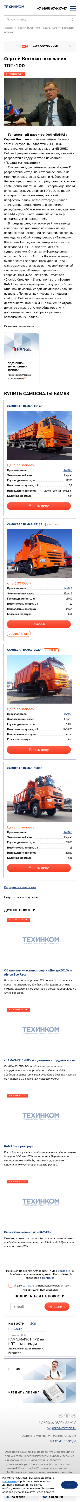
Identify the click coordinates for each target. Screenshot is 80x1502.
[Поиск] (71, 19)
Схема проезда (64, 1441)
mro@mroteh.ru (64, 1428)
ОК (69, 1485)
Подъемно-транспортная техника (17, 366)
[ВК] (60, 1415)
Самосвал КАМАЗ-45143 (24, 406)
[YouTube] (67, 1415)
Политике (48, 1277)
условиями (9, 1481)
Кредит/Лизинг (19, 634)
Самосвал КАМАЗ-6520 (24, 650)
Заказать (38, 624)
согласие (64, 1270)
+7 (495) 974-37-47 (52, 8)
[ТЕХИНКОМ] (14, 7)
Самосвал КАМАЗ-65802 (24, 768)
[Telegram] (73, 1415)
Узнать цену (39, 506)
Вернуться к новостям (20, 887)
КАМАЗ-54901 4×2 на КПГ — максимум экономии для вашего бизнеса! (26, 1346)
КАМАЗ (67, 470)
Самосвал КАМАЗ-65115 (24, 524)
